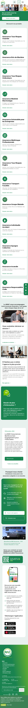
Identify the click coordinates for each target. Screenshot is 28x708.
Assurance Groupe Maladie (13, 204)
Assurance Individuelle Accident (11, 226)
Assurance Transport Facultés (10, 185)
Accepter (3, 705)
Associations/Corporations (8, 665)
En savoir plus (7, 702)
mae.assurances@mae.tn (7, 683)
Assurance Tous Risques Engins (12, 164)
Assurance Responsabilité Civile (12, 288)
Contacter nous (12, 518)
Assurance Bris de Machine (13, 57)
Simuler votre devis (10, 18)
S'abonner (22, 689)
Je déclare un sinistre (8, 342)
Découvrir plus (10, 458)
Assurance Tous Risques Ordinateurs (12, 77)
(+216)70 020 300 (5, 680)
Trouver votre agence (12, 513)
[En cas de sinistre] (25, 287)
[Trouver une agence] (25, 284)
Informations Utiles (7, 672)
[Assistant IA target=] (19, 2)
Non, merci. (9, 704)
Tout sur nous (6, 667)
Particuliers (5, 662)
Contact (4, 670)
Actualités (5, 668)
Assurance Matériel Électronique (10, 100)
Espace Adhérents (14, 2)
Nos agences (6, 383)
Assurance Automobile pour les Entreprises (13, 120)
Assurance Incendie (10, 267)
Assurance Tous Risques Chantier (12, 38)
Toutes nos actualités (12, 463)
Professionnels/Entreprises (9, 664)
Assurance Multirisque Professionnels (11, 141)
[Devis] (25, 290)
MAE (3, 661)
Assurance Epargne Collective (10, 247)
